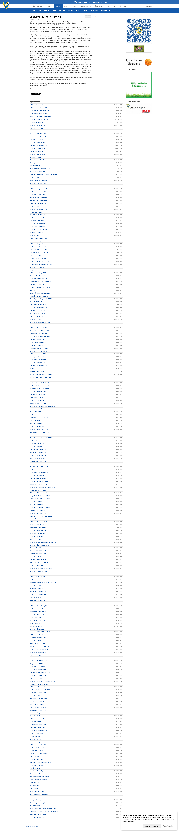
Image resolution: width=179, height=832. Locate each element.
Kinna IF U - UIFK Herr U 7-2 (38, 658)
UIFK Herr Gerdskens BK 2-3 (38, 446)
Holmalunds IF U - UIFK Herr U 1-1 (40, 632)
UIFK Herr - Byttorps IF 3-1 (37, 267)
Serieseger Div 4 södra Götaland (39, 797)
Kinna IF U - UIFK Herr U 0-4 (38, 458)
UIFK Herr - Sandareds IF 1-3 (38, 307)
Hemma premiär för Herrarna (38, 779)
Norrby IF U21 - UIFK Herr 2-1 (38, 753)
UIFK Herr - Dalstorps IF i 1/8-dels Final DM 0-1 (43, 681)
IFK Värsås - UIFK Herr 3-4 (37, 139)
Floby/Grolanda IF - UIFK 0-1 (38, 160)
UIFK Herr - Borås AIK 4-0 (37, 125)
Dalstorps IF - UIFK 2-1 (36, 617)
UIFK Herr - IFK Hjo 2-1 (36, 131)
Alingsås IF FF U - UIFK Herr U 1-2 (40, 646)
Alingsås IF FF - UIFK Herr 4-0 (38, 664)
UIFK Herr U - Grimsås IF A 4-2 (39, 730)
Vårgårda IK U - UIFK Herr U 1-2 (39, 296)
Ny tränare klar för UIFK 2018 (38, 638)
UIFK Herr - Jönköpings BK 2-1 (39, 229)
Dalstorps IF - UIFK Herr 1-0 (38, 226)
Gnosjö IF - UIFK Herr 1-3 (37, 701)
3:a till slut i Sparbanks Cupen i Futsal (41, 516)
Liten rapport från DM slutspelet (39, 794)
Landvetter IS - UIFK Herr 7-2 (45, 17)
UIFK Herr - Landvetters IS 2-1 (38, 745)
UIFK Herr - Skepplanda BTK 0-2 (39, 429)
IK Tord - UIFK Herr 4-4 (36, 212)
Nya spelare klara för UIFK (37, 626)
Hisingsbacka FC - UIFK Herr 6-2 (39, 333)
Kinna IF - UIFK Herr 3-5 (36, 716)
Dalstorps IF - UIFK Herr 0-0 (38, 342)
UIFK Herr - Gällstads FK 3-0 (38, 194)
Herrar (58, 6)
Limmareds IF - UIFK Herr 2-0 (38, 449)
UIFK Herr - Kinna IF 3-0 (36, 470)
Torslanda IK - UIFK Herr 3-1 (38, 304)
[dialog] (149, 820)
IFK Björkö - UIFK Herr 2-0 (37, 221)
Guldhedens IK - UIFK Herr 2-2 (38, 525)
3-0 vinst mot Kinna (35, 805)
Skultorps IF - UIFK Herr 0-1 (38, 611)
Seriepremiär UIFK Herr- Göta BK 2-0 (40, 281)
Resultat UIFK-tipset (36, 302)
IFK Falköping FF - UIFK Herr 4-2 (39, 707)
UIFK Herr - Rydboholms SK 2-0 (39, 455)
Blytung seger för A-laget (37, 803)
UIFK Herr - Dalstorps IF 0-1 (38, 354)
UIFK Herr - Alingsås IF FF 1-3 (38, 713)
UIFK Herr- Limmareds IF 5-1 (38, 400)
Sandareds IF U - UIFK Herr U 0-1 (39, 331)
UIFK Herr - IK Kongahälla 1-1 (38, 328)
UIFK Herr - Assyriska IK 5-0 (38, 183)
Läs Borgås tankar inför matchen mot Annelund (44, 811)
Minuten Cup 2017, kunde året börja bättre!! (42, 762)
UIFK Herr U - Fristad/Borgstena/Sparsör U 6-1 (43, 406)
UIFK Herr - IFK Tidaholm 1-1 (38, 675)
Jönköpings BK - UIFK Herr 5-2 (39, 197)
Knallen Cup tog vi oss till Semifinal (40, 377)
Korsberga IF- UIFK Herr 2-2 (38, 134)
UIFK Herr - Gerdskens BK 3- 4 (39, 649)
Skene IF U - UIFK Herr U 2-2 (38, 704)
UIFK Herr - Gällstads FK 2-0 (38, 284)
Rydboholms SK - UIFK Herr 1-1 (39, 562)
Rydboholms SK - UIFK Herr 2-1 (39, 403)
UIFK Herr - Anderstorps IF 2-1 (39, 362)
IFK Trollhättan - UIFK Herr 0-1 (38, 554)
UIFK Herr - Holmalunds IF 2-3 (38, 687)
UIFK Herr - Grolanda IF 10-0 (38, 609)
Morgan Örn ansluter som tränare (40, 293)
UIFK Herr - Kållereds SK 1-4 (38, 339)
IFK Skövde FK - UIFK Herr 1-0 (38, 719)
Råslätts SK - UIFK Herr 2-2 (38, 313)
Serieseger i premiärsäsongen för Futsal (42, 163)
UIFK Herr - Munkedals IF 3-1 (38, 522)
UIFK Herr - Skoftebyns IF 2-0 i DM (40, 481)
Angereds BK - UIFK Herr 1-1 (38, 325)
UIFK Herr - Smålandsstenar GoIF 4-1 (41, 110)
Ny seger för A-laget (36, 800)
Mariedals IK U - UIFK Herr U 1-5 (39, 383)
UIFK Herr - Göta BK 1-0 (37, 443)
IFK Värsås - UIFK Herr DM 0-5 (38, 510)
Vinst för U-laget (35, 768)
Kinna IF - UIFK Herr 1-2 (36, 539)
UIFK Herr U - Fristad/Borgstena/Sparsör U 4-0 (43, 487)
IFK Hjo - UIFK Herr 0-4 (36, 151)
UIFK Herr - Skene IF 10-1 (37, 235)
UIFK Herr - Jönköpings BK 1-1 (39, 241)
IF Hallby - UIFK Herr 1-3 (37, 357)
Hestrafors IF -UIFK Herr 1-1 (38, 345)
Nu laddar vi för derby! (36, 771)
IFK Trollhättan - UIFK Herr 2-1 (38, 461)
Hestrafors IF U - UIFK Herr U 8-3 (39, 417)
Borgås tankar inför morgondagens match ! (43, 808)
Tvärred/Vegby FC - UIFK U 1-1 (39, 348)
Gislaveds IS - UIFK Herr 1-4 (38, 203)
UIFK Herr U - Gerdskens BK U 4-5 (40, 652)
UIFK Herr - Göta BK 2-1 (37, 556)
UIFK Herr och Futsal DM (37, 629)
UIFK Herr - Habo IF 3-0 (36, 695)
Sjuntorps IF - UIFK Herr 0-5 (38, 276)
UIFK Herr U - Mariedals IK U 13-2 (39, 472)
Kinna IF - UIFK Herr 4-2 (36, 255)
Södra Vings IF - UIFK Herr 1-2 (38, 533)
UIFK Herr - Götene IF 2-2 (37, 640)
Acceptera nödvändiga (152, 826)
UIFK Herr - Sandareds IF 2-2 (38, 278)
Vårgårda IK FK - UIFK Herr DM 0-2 (40, 496)
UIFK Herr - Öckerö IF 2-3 (37, 319)
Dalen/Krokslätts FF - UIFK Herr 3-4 (40, 287)
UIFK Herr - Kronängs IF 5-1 (38, 391)
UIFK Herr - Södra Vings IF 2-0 (38, 565)
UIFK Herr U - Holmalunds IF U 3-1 (40, 690)
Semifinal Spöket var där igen (38, 371)
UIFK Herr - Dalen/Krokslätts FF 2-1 (40, 351)
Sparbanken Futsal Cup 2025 (38, 113)
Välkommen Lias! (35, 166)
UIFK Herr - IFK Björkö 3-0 (37, 186)
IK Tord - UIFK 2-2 (35, 736)
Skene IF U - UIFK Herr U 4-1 (38, 452)
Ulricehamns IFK (39, 6)
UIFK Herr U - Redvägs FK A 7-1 (39, 748)
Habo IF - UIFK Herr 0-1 (36, 655)
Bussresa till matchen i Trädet (38, 774)
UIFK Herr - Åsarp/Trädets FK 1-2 (39, 189)
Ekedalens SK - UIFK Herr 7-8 (38, 200)
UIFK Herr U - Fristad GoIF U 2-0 (39, 360)
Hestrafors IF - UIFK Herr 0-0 (38, 661)
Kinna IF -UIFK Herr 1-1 (36, 420)
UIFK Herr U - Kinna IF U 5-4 (38, 577)
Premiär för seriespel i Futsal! (38, 171)
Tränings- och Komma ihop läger (39, 493)
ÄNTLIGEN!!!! (33, 290)
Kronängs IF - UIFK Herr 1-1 (38, 435)
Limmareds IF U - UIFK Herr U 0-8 (39, 380)
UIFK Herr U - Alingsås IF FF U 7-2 (40, 672)
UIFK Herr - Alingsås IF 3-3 (37, 244)
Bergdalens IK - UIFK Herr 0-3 (38, 270)
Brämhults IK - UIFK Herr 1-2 (38, 232)
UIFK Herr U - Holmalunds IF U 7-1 (40, 336)
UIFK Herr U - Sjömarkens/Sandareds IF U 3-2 (43, 542)
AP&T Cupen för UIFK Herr (37, 620)
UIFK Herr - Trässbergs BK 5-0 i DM (40, 507)
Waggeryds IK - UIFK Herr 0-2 (38, 238)
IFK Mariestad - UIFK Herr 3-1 (38, 108)
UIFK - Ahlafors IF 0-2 (36, 756)
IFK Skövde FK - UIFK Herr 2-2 (38, 490)
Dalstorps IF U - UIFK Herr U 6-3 (39, 551)
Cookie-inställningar (32, 826)
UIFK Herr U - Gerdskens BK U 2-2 (40, 322)
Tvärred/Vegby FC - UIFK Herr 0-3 (39, 137)
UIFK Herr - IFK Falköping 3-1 (38, 606)
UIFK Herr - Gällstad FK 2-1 (38, 585)
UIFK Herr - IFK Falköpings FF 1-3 (39, 666)
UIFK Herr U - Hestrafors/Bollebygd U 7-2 (42, 568)
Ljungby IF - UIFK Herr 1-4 (37, 727)
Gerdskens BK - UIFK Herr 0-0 (38, 693)
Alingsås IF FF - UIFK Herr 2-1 (38, 574)
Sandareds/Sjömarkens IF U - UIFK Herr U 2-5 (43, 582)
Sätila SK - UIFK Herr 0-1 (37, 423)
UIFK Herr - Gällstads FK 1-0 (38, 464)
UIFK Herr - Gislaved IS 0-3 (37, 733)
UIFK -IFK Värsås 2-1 (36, 157)
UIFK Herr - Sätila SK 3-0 (37, 475)
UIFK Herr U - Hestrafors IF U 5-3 (39, 386)
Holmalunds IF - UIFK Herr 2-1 (38, 643)
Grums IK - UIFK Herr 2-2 (37, 122)
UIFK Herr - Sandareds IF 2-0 (38, 145)
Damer (49, 6)
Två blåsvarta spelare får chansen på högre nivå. (44, 174)
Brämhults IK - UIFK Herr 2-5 (38, 588)
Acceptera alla (168, 826)
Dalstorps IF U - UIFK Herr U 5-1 (39, 710)
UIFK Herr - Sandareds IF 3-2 (38, 365)
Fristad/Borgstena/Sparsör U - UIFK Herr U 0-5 (43, 438)
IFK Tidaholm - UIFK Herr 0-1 (38, 635)
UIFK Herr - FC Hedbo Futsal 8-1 (39, 119)
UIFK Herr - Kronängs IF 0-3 (38, 559)
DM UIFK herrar (34, 782)
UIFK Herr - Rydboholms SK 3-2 (39, 530)
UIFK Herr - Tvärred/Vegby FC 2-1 (39, 154)
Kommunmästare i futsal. (37, 791)
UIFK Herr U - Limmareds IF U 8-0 (39, 441)
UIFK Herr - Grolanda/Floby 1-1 (39, 142)
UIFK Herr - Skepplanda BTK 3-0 (39, 545)
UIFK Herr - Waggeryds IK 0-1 (38, 223)
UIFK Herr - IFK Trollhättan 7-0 (38, 409)
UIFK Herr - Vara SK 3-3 (36, 739)
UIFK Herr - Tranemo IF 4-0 (37, 148)
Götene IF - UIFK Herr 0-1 (37, 678)
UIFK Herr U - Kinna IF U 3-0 (38, 394)
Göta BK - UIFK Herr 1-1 (37, 597)
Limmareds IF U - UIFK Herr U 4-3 (39, 478)
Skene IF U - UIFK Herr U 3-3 (38, 591)
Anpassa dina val (128, 826)
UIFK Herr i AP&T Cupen (37, 759)
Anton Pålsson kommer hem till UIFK (41, 168)
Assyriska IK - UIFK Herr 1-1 (38, 215)
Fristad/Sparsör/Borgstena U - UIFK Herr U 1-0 (43, 299)
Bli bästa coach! (34, 785)
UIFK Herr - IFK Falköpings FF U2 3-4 (40, 310)
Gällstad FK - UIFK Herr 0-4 (38, 412)
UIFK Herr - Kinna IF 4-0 (36, 580)
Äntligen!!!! (33, 368)
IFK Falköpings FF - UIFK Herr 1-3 (39, 249)
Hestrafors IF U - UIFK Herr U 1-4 (39, 684)
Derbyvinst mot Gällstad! (37, 817)
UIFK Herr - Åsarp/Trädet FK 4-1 (39, 501)
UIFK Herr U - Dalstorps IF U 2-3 (39, 669)
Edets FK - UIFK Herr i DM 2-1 (38, 603)
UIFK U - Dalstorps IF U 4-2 (38, 742)
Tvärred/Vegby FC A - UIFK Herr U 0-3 (41, 499)
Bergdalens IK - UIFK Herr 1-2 (38, 180)
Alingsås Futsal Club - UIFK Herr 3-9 (40, 116)
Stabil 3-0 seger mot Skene (38, 814)
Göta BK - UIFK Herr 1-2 (37, 397)
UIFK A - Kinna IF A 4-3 (36, 750)
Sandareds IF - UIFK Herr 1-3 (38, 484)
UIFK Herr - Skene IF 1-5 (37, 614)
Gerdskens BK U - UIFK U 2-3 (38, 698)
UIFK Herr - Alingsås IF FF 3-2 (38, 536)
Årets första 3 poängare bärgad (39, 776)
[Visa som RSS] (95, 17)
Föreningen (98, 6)
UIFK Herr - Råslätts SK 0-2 (38, 721)
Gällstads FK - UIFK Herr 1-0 (38, 548)
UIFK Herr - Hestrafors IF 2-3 (38, 218)
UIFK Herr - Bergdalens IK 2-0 (38, 209)
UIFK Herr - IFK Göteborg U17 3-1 (39, 247)
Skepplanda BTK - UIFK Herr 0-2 (39, 388)
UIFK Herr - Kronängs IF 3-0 (38, 273)
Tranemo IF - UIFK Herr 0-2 (37, 128)
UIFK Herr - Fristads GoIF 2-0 (38, 571)
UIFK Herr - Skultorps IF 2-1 (38, 513)
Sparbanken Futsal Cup (37, 623)
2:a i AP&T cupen (35, 788)
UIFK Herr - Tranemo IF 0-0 (37, 105)
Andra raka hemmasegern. (38, 765)
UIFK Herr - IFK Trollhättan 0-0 (38, 594)
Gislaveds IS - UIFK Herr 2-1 (38, 600)
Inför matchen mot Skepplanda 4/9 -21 (41, 264)
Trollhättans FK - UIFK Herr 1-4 (39, 252)
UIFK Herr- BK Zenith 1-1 (37, 177)
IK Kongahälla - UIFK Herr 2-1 (38, 519)
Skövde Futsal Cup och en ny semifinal (41, 374)
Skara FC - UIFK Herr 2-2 (37, 504)
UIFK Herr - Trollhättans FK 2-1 (39, 415)
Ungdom (66, 6)
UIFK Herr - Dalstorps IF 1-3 (38, 192)
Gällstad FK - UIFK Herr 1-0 (38, 258)
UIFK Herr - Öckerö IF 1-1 (37, 206)
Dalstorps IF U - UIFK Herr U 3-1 (39, 724)
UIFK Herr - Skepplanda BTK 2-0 (39, 261)
